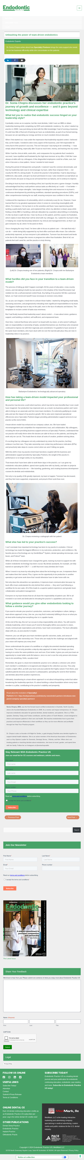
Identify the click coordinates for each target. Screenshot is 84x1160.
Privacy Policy (8, 1064)
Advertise (6, 1088)
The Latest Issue (9, 958)
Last (31, 1025)
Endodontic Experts (13, 41)
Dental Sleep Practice (11, 1126)
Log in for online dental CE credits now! (22, 1117)
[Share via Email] (21, 60)
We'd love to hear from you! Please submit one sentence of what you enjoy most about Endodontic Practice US (41, 978)
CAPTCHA (6, 1032)
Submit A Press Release (12, 1094)
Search (76, 830)
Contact (6, 1091)
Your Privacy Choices (49, 1157)
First (4, 1025)
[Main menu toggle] (79, 8)
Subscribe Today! (9, 1086)
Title (57, 1025)
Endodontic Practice (10, 1129)
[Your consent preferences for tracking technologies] (80, 1156)
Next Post (72, 817)
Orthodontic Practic (10, 1135)
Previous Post (12, 817)
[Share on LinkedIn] (7, 60)
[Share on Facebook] (14, 60)
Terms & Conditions (10, 1097)
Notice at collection (26, 1157)
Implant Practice (9, 1131)
